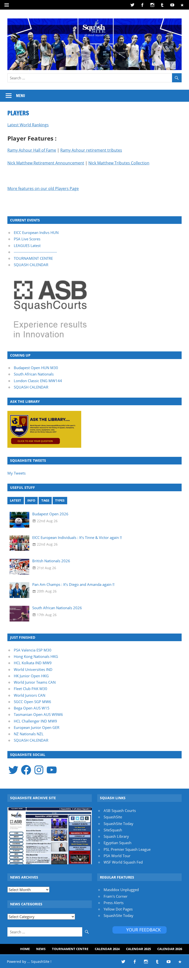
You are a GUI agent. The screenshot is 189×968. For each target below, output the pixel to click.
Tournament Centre (70, 949)
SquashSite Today (118, 823)
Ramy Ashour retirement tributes (91, 150)
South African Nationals (34, 374)
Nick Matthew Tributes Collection (118, 163)
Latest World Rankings (28, 125)
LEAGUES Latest (27, 245)
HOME (25, 949)
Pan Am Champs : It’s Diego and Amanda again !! (73, 584)
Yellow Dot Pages (118, 909)
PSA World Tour (117, 855)
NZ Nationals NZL (29, 733)
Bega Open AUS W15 (31, 708)
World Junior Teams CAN (35, 682)
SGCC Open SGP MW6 (32, 701)
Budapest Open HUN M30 (36, 367)
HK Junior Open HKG (31, 675)
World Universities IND (33, 669)
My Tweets (16, 473)
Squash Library (116, 836)
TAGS (45, 500)
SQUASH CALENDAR (31, 264)
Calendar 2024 (107, 949)
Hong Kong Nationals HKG (36, 656)
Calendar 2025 (138, 949)
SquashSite (113, 816)
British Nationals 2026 (51, 560)
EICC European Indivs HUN (36, 232)
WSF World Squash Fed (123, 862)
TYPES (59, 500)
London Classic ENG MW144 (38, 380)
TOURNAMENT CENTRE (33, 258)
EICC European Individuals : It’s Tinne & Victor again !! (77, 537)
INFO (31, 500)
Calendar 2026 (169, 949)
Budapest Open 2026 (50, 513)
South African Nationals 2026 (57, 607)
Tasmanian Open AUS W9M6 (38, 714)
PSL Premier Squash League (127, 849)
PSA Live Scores (27, 238)
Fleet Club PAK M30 (30, 688)
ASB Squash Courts (120, 810)
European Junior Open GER (36, 727)
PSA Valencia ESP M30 (32, 650)
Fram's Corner (115, 896)
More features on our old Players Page (43, 188)
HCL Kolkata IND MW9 (33, 662)
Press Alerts (114, 902)
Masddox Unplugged (121, 889)
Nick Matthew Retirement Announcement (45, 163)
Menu (20, 95)
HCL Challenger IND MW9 (35, 721)
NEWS (41, 949)
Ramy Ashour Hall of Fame (31, 150)
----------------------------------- (35, 251)
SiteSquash (113, 829)
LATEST (15, 500)
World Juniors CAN (29, 695)
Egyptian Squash (117, 842)
